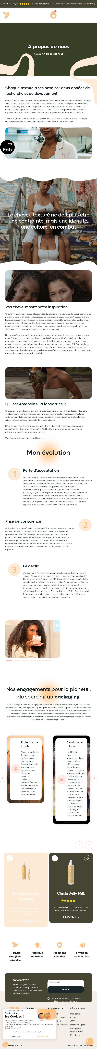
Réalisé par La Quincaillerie (80, 1045)
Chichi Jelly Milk (26, 893)
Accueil (37, 53)
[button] (9, 660)
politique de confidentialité (62, 1001)
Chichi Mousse (71, 893)
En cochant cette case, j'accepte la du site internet (66, 1001)
